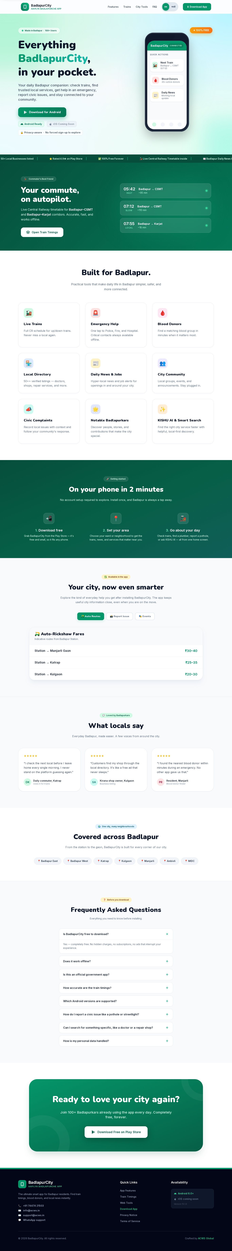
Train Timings (128, 1196)
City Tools (142, 6)
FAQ (155, 6)
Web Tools (126, 1202)
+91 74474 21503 (33, 1205)
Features (113, 6)
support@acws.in (33, 1215)
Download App (128, 1208)
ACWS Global (206, 1238)
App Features (128, 1190)
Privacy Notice (128, 1215)
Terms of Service (130, 1221)
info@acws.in (31, 1210)
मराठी (173, 6)
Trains (127, 6)
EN (165, 6)
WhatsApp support (34, 1220)
